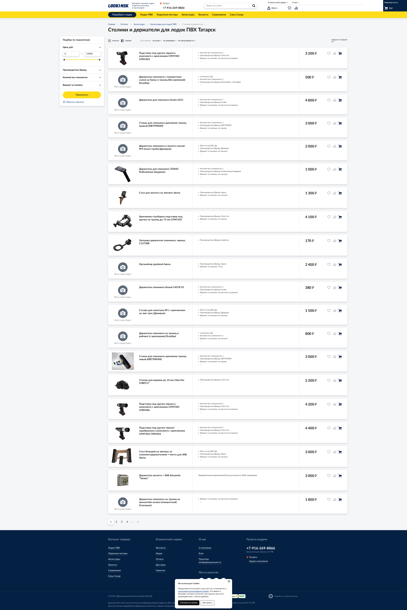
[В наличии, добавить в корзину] (340, 53)
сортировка (145, 41)
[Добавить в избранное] (329, 53)
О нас (294, 3)
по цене (156, 41)
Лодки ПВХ (114, 548)
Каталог (124, 24)
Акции (159, 553)
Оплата (159, 559)
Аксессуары (139, 24)
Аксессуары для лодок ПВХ (163, 24)
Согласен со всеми (188, 603)
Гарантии (160, 570)
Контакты (161, 548)
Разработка (278, 596)
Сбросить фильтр (73, 102)
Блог (201, 553)
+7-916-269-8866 (174, 8)
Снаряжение (114, 570)
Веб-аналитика (292, 596)
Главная (111, 24)
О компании (205, 548)
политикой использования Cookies (193, 591)
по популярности (186, 41)
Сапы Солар (114, 576)
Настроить (207, 603)
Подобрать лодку (122, 14)
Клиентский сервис (277, 3)
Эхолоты (112, 565)
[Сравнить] (334, 53)
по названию (169, 41)
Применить (82, 95)
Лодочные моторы (118, 553)
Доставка (161, 565)
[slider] (64, 59)
